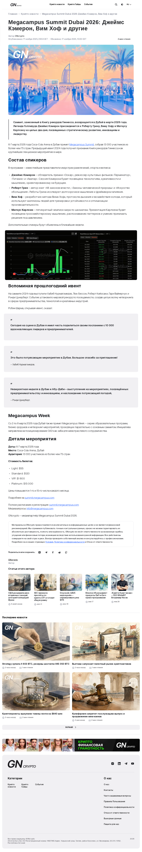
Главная (12, 14)
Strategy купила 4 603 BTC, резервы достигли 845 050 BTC (35, 664)
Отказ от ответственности (116, 813)
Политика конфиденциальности (69, 542)
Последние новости (14, 617)
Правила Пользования (114, 802)
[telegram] (126, 763)
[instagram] (112, 763)
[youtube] (132, 763)
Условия (49, 542)
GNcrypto (19, 36)
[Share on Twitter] (39, 552)
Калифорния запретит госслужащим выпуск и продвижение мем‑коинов (98, 715)
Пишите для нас (111, 824)
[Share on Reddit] (59, 552)
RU (128, 4)
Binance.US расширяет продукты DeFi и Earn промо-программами (96, 595)
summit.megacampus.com (39, 498)
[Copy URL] (66, 552)
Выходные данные (112, 819)
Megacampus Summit (81, 144)
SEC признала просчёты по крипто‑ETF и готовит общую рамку (44, 596)
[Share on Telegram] (46, 552)
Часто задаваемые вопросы (117, 796)
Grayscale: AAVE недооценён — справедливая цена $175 (69, 596)
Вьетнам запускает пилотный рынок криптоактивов (101, 664)
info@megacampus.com (40, 508)
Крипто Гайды (74, 4)
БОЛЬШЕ (69, 727)
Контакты (108, 790)
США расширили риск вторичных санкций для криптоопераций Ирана (18, 596)
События (88, 4)
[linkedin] (119, 763)
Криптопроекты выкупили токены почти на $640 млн (32, 714)
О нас (106, 785)
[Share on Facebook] (53, 552)
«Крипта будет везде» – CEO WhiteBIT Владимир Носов (122, 595)
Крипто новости (57, 4)
